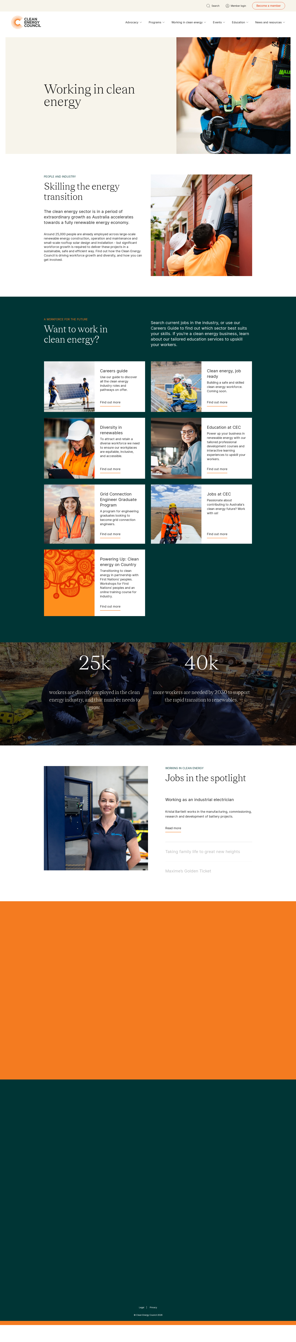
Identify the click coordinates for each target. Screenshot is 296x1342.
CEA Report (86, 1165)
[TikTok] (162, 1138)
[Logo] (148, 1121)
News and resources (268, 22)
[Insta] (137, 1138)
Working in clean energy (187, 22)
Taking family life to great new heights (202, 851)
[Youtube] (155, 1138)
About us (50, 1177)
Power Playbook (89, 1173)
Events (217, 22)
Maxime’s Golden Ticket (188, 870)
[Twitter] (149, 1138)
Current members (55, 1185)
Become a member (268, 5)
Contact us (51, 1169)
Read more (173, 828)
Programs (155, 22)
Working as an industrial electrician (199, 799)
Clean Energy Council (146, 1315)
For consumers (122, 1181)
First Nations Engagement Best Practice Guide (90, 1198)
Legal (141, 1307)
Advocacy (131, 22)
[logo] (26, 22)
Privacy (153, 1307)
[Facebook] (132, 1138)
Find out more (110, 402)
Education (238, 22)
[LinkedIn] (143, 1139)
